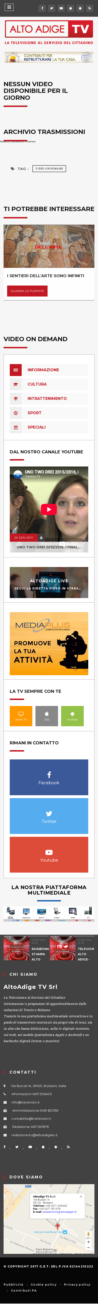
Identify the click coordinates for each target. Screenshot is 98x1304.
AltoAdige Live (49, 581)
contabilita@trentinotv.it (31, 1118)
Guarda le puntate (27, 291)
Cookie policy (44, 1284)
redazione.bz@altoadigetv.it (34, 1135)
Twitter (49, 811)
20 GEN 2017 (24, 537)
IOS (47, 713)
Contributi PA (24, 1290)
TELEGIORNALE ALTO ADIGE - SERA (86, 956)
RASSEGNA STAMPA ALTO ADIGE (40, 956)
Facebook (49, 772)
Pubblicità (13, 1284)
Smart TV (21, 713)
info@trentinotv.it (25, 1102)
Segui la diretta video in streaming (51, 588)
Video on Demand (49, 168)
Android (72, 713)
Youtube (49, 850)
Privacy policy (77, 1284)
